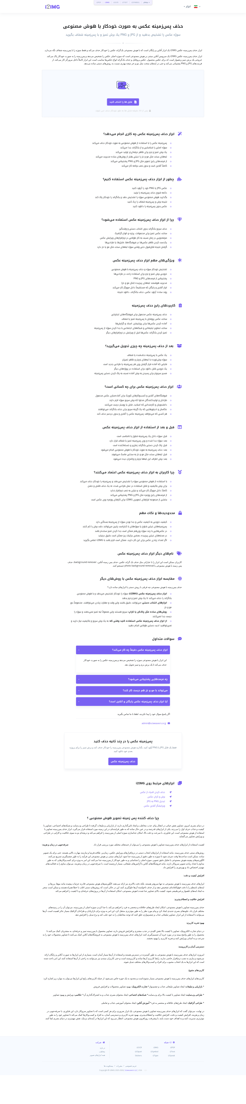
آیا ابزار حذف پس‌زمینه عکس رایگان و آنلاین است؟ (123, 701)
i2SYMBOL (135, 2)
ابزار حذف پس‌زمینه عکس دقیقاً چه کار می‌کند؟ (123, 650)
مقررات (119, 1066)
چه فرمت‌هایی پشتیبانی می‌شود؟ (123, 679)
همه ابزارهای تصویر (97, 1055)
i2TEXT (125, 2)
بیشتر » (147, 2)
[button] (186, 6)
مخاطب (102, 1051)
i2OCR (115, 2)
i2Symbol (154, 1051)
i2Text (172, 1051)
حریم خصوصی (131, 1066)
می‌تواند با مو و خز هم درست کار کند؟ (123, 690)
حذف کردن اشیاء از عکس (152, 792)
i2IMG (107, 2)
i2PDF (99, 2)
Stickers (138, 1055)
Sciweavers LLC (131, 1070)
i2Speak (171, 1055)
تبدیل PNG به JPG (156, 801)
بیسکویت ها (108, 1066)
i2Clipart (138, 1051)
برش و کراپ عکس (156, 797)
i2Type (155, 1055)
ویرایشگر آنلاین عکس (154, 806)
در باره (102, 1048)
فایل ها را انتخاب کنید (120, 102)
